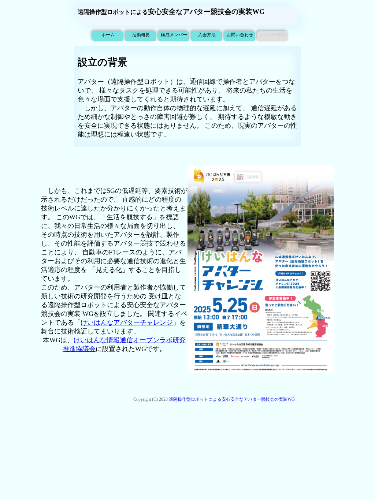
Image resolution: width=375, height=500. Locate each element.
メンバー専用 (273, 34)
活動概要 (141, 34)
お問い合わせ (240, 34)
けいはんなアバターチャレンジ (127, 322)
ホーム (108, 34)
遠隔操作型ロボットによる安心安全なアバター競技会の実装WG (232, 399)
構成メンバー (174, 34)
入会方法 (207, 34)
